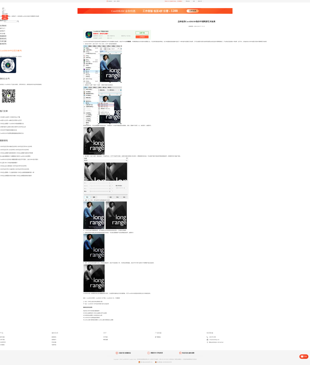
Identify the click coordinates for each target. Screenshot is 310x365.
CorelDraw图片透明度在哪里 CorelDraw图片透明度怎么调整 (98, 319)
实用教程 (3, 26)
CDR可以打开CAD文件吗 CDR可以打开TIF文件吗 (14, 149)
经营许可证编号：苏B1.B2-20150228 (159, 359)
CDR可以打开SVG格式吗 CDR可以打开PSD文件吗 (14, 169)
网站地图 (105, 339)
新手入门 (2, 28)
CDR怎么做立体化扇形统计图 (95, 301)
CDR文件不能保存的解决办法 (8, 130)
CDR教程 (145, 293)
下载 (5, 16)
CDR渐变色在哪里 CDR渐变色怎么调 (92, 315)
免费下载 (142, 33)
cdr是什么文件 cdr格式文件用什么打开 (11, 120)
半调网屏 (117, 298)
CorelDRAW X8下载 (101, 298)
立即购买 (142, 37)
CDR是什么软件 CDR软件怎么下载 (10, 117)
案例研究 (3, 44)
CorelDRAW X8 (110, 298)
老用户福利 (5, 13)
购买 (5, 18)
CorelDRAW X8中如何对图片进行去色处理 (98, 303)
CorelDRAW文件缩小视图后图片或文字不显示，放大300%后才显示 (19, 159)
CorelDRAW (6, 4)
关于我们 (105, 337)
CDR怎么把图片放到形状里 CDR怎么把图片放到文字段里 (16, 153)
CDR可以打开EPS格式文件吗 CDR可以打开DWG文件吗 (16, 146)
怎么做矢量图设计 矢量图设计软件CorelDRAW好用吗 (15, 156)
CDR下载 (2, 339)
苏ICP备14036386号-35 (146, 362)
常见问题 (2, 33)
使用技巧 (2, 31)
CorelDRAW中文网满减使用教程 (91, 317)
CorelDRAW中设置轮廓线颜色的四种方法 (12, 133)
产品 (3, 10)
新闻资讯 (3, 39)
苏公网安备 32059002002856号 (164, 362)
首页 (3, 8)
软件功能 (2, 337)
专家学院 (54, 344)
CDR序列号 (3, 342)
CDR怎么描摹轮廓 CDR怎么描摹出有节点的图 (95, 313)
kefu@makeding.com (214, 339)
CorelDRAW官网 (91, 298)
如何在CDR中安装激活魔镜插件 (91, 310)
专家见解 (3, 41)
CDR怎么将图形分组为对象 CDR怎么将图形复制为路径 (16, 175)
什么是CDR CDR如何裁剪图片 (8, 162)
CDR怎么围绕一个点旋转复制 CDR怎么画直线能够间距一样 (17, 172)
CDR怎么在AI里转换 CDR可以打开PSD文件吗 (13, 166)
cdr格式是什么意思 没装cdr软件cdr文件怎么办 (13, 126)
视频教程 (3, 36)
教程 (3, 12)
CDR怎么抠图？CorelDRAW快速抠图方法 (12, 123)
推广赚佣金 (158, 337)
